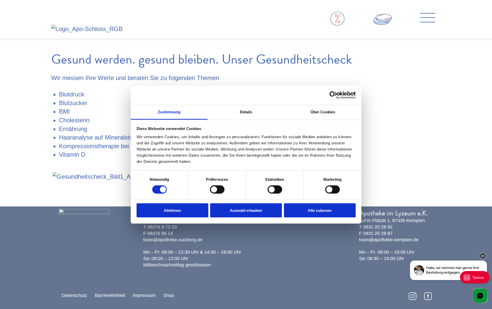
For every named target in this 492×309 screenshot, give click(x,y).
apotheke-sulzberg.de (180, 239)
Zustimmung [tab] (169, 111)
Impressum (144, 295)
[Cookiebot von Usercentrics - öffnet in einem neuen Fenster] (333, 95)
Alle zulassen (320, 210)
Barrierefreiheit (110, 295)
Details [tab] (246, 111)
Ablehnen (172, 210)
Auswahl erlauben (246, 210)
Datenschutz (74, 295)
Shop (168, 295)
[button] (428, 19)
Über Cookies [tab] (323, 111)
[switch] (217, 189)
